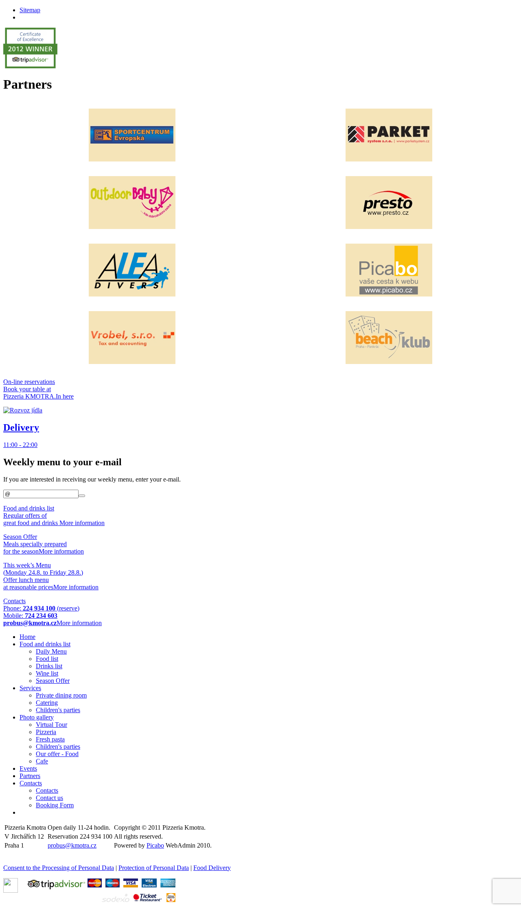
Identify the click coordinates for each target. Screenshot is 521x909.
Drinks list (49, 666)
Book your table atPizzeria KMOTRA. (29, 389)
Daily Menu (51, 651)
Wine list (47, 673)
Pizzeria (46, 731)
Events (28, 768)
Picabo (155, 845)
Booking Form (55, 805)
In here (65, 396)
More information (82, 522)
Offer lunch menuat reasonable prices (43, 576)
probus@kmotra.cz (72, 845)
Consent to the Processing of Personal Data (58, 867)
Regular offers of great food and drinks (31, 515)
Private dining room (61, 695)
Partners (30, 775)
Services (30, 687)
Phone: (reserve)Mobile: (41, 611)
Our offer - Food (57, 753)
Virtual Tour (51, 724)
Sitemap (30, 10)
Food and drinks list (45, 644)
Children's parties (58, 709)
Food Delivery (212, 867)
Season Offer (53, 680)
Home (27, 636)
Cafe (42, 761)
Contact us (49, 797)
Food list (47, 658)
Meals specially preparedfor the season (35, 544)
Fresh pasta (50, 739)
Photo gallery (37, 717)
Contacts (31, 783)
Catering (47, 702)
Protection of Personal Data (153, 867)
